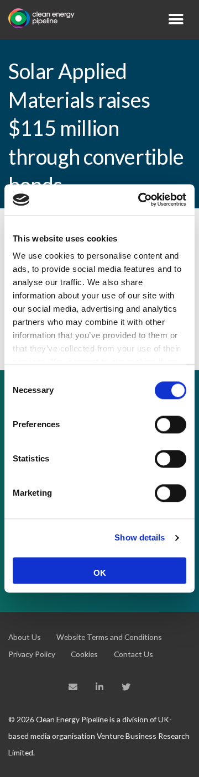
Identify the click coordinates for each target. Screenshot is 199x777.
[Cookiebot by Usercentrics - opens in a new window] (140, 199)
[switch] (170, 424)
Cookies (84, 654)
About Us (24, 637)
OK (99, 573)
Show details (139, 537)
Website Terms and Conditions (109, 637)
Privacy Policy (31, 654)
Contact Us (133, 654)
